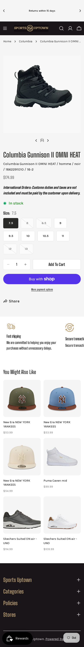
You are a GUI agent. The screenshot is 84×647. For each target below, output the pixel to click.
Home (7, 41)
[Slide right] (47, 140)
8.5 (46, 224)
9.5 (11, 236)
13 (29, 250)
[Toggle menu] (5, 28)
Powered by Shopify (60, 639)
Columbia (25, 41)
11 (63, 236)
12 (13, 250)
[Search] (61, 28)
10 (28, 236)
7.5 (11, 223)
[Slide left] (36, 140)
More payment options (42, 289)
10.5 (45, 236)
